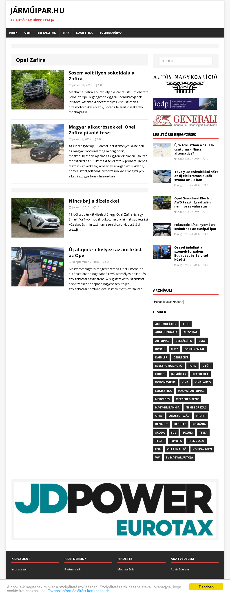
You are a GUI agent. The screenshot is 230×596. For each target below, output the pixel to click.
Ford (192, 366)
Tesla (203, 432)
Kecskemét (200, 374)
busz (174, 349)
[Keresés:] (185, 61)
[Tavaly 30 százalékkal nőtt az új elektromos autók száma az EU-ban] (162, 180)
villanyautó (176, 449)
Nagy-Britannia (167, 407)
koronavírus (165, 382)
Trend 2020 (196, 441)
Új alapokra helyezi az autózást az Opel (105, 252)
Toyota (176, 441)
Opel (158, 416)
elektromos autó (168, 366)
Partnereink (72, 569)
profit (201, 416)
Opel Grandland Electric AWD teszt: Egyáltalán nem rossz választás (193, 202)
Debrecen (181, 357)
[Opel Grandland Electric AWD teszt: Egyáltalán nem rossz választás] (162, 207)
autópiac (162, 341)
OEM (27, 33)
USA (158, 449)
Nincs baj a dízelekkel (94, 201)
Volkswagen (202, 449)
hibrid (160, 374)
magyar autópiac (191, 391)
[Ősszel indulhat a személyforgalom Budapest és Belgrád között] (162, 256)
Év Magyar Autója (179, 457)
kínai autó (203, 382)
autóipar (191, 332)
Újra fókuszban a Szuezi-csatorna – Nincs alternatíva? (194, 149)
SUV (173, 432)
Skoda (160, 432)
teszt (159, 441)
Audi (186, 324)
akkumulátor (165, 324)
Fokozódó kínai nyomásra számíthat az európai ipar (195, 227)
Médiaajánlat (126, 569)
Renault (161, 424)
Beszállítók (47, 33)
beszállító (184, 341)
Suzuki (188, 432)
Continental (194, 349)
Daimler (161, 357)
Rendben (206, 586)
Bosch (160, 349)
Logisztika (84, 33)
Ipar (66, 33)
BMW (202, 341)
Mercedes (162, 399)
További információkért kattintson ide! (79, 590)
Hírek (13, 33)
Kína (185, 382)
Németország (196, 407)
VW (157, 457)
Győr (206, 366)
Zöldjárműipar (111, 33)
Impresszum (19, 569)
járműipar (178, 374)
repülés (180, 424)
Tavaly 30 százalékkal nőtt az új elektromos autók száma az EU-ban (196, 176)
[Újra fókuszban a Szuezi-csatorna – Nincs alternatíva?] (162, 154)
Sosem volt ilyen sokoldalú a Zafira (102, 76)
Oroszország (179, 416)
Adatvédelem (180, 569)
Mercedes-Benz (187, 399)
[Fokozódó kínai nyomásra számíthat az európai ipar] (162, 233)
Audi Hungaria (166, 332)
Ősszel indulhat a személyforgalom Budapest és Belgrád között (191, 253)
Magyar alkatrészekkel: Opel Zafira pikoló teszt (102, 130)
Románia (199, 424)
